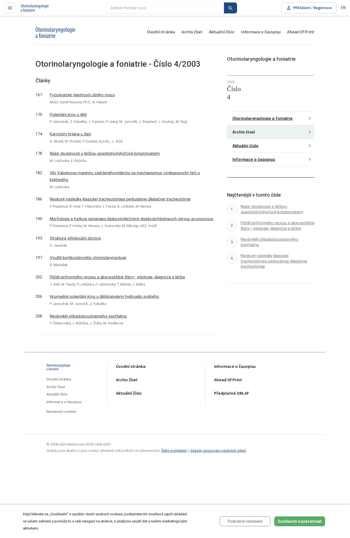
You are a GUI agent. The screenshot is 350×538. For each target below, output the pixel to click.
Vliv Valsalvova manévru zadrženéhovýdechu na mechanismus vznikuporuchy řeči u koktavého (125, 176)
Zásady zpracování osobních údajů (218, 451)
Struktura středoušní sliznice (75, 238)
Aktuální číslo (221, 32)
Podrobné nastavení (245, 521)
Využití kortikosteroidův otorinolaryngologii (88, 257)
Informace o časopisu (261, 32)
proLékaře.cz (32, 10)
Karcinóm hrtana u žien (70, 134)
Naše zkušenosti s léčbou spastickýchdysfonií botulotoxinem (105, 153)
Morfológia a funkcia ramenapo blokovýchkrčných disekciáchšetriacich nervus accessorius (131, 218)
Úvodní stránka (161, 32)
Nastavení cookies (61, 411)
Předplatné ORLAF (231, 393)
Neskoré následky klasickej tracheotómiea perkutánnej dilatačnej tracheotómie (120, 199)
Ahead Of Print (300, 32)
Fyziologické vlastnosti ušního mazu (82, 94)
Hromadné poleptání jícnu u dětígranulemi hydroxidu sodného (104, 296)
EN (343, 8)
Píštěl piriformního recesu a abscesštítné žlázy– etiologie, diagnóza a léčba (117, 277)
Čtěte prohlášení (174, 451)
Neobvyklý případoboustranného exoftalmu (88, 316)
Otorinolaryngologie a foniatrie (262, 118)
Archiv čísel (192, 32)
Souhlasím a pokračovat (300, 521)
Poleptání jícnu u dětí (68, 114)
